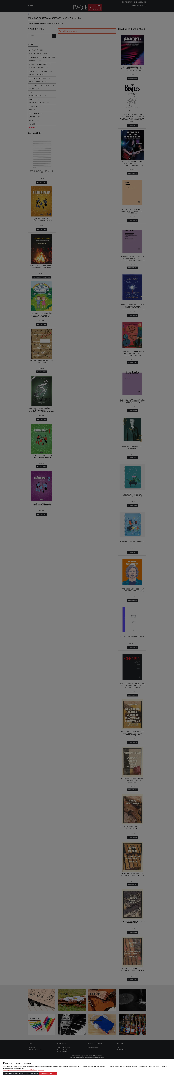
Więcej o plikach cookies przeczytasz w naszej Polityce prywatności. (23, 1070)
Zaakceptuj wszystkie (48, 1073)
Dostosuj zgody (32, 1073)
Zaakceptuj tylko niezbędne (14, 1073)
